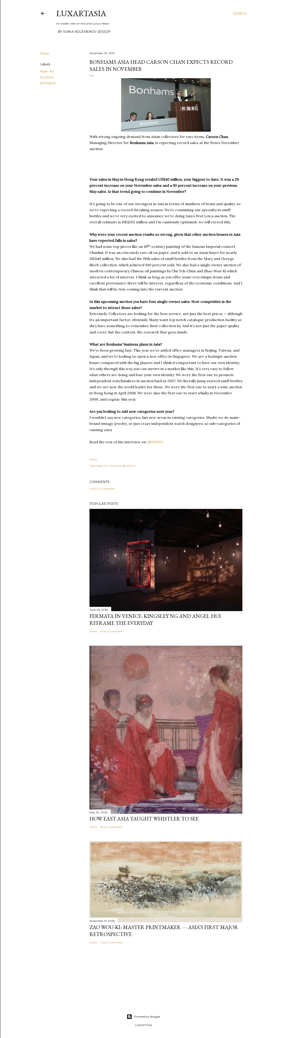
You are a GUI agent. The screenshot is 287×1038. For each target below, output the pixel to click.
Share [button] (44, 53)
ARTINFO (155, 442)
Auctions (47, 77)
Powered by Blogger (147, 1016)
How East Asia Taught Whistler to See (144, 818)
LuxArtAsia (81, 13)
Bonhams (47, 83)
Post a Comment (102, 488)
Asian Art (47, 71)
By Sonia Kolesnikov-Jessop (84, 32)
